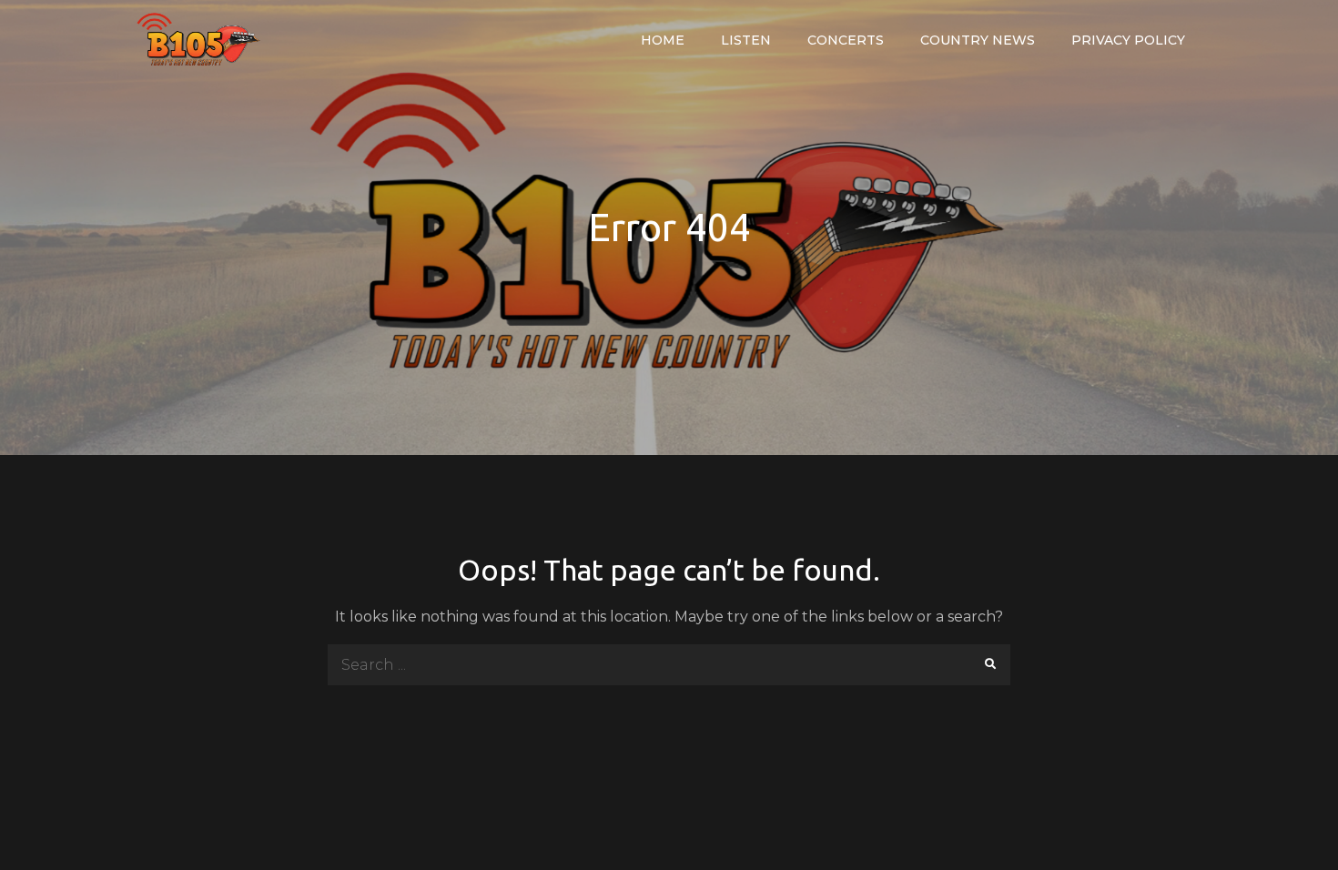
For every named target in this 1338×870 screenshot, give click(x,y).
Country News (977, 40)
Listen (746, 40)
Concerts (845, 40)
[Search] (989, 664)
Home (662, 40)
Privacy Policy (1128, 40)
